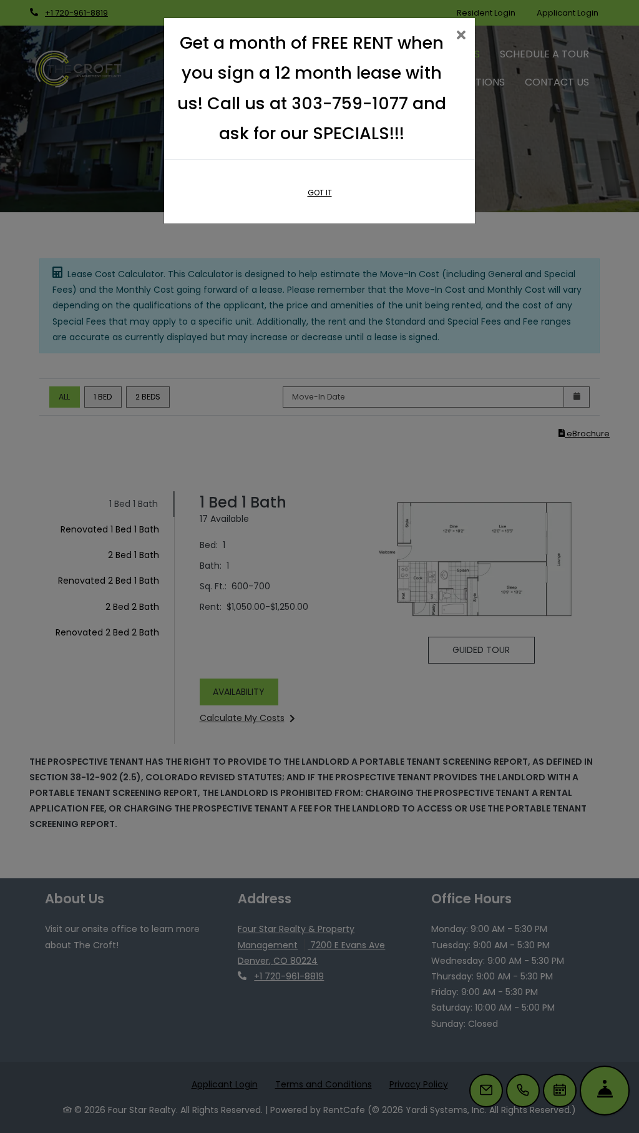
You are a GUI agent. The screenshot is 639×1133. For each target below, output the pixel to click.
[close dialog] (460, 36)
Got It (320, 192)
